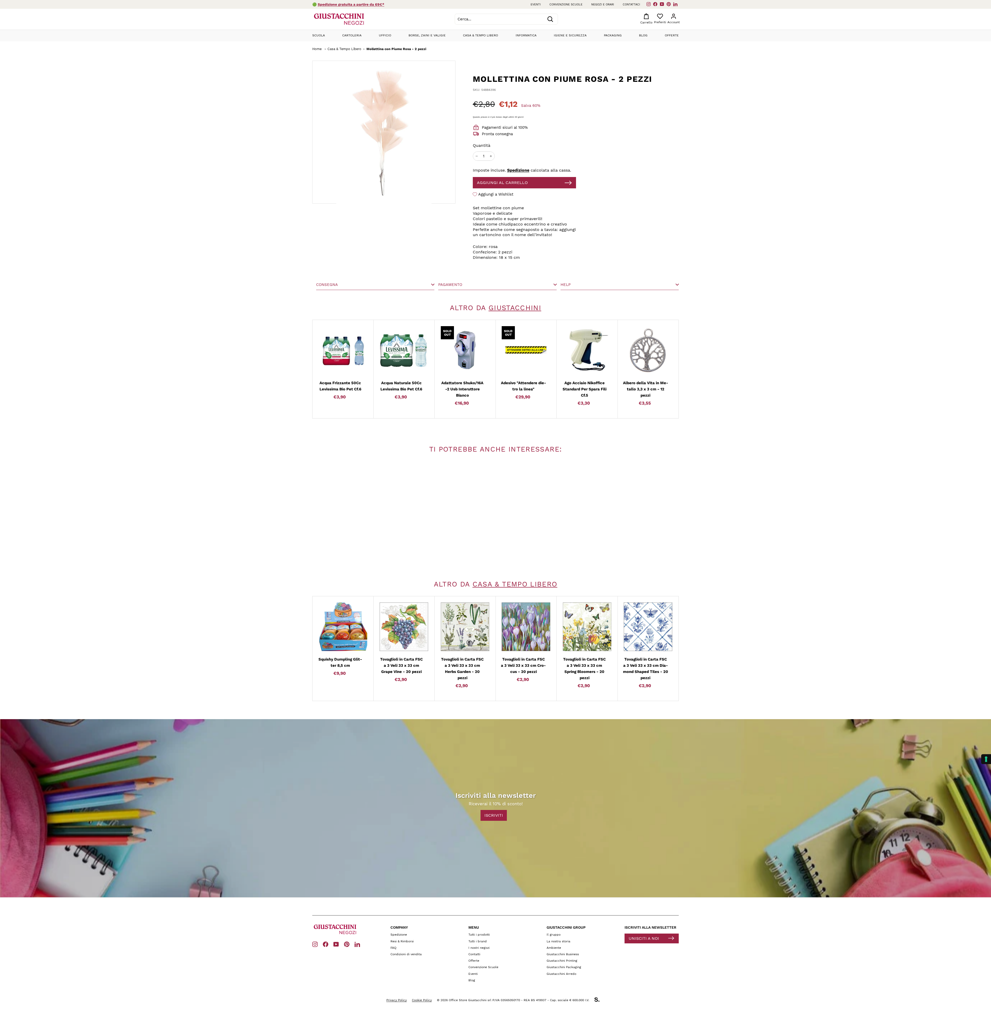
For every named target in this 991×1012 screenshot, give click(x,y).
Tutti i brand (477, 941)
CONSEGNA (327, 284)
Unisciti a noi (644, 938)
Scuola (318, 35)
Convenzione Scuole (483, 967)
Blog (643, 35)
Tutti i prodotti (479, 934)
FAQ (393, 948)
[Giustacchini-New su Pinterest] (346, 944)
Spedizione (518, 170)
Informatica (526, 35)
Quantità (481, 145)
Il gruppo (554, 934)
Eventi (536, 4)
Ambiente (554, 948)
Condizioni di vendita (406, 954)
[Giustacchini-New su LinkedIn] (357, 944)
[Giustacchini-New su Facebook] (325, 944)
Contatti (474, 954)
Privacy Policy (396, 1000)
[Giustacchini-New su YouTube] (336, 944)
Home (317, 49)
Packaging (613, 35)
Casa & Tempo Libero (480, 35)
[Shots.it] (599, 1000)
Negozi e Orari (602, 4)
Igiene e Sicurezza (570, 35)
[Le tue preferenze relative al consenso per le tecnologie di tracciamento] (986, 759)
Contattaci (631, 4)
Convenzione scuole (565, 4)
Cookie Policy (422, 1000)
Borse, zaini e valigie (427, 35)
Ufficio (385, 35)
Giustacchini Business (563, 954)
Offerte (672, 35)
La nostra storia (558, 941)
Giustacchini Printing (562, 960)
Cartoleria (352, 35)
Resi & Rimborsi (402, 941)
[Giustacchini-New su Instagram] (315, 944)
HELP (566, 284)
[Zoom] (364, 132)
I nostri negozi (479, 948)
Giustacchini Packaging (564, 967)
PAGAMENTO (450, 284)
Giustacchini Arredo (561, 974)
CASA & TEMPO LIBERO (515, 584)
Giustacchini (515, 308)
